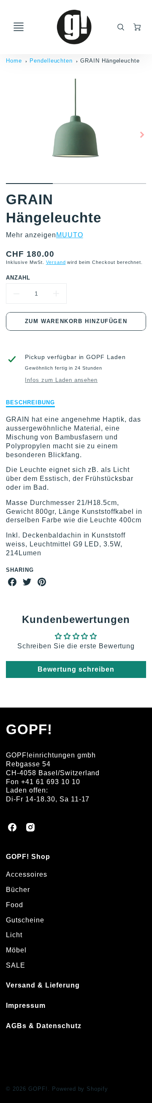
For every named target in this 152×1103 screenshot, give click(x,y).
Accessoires (26, 874)
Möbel (16, 950)
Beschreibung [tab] (30, 402)
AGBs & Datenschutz (43, 1025)
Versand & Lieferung (42, 985)
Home (14, 61)
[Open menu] (18, 27)
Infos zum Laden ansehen (61, 380)
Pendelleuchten (51, 61)
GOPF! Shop (28, 856)
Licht (14, 934)
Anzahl (18, 277)
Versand (56, 262)
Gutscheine (25, 920)
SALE (15, 965)
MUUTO (69, 235)
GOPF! (29, 729)
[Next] (142, 134)
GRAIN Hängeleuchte (110, 61)
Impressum (26, 1005)
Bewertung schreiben (76, 669)
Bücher (18, 889)
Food (14, 904)
